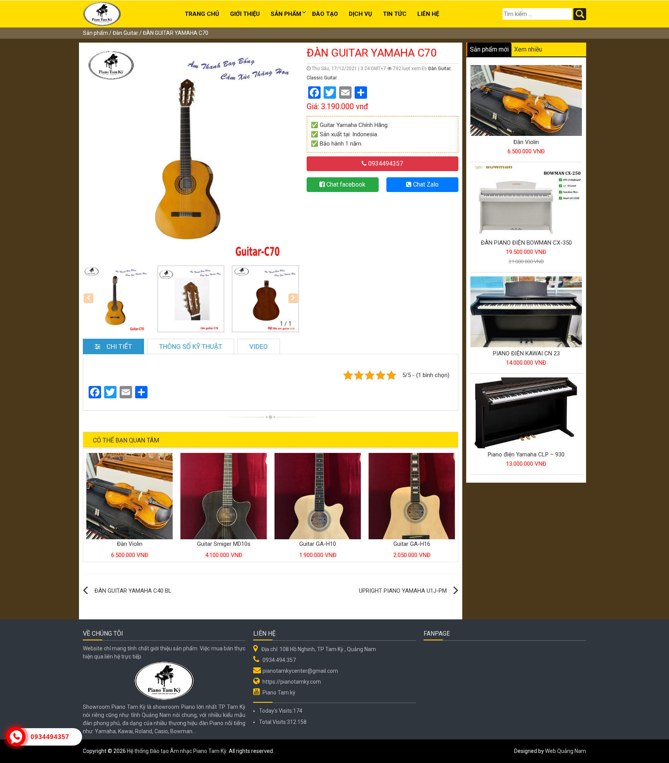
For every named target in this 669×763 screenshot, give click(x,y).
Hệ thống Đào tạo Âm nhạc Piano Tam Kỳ (176, 751)
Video (258, 346)
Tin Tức (395, 13)
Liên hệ (428, 13)
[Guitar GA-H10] (317, 495)
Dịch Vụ (360, 13)
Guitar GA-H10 (317, 543)
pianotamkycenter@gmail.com (300, 671)
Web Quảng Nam (565, 751)
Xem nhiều (528, 49)
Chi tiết (119, 346)
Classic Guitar (322, 78)
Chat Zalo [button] (425, 184)
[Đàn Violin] (129, 495)
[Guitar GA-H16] (412, 495)
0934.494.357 (279, 660)
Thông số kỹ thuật (190, 346)
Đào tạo (325, 13)
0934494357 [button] (385, 163)
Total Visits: (273, 722)
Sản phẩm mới (489, 49)
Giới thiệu (245, 13)
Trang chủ (202, 13)
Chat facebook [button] (345, 184)
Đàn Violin (129, 543)
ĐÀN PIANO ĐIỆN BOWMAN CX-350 (526, 242)
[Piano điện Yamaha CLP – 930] (526, 413)
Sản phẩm (286, 13)
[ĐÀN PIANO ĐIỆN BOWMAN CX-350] (526, 201)
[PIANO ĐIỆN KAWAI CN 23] (526, 312)
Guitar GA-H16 (411, 543)
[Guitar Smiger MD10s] (223, 495)
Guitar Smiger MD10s (223, 543)
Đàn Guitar (125, 33)
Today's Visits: (276, 711)
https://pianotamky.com (291, 682)
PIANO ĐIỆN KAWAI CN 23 (526, 353)
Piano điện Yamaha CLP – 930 (526, 454)
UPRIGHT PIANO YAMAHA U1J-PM (403, 590)
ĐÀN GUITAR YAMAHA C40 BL (133, 590)
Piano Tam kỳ (278, 692)
